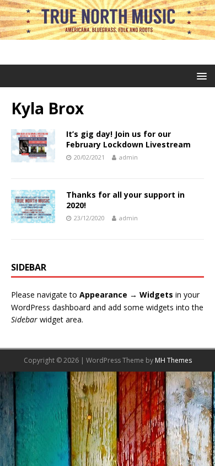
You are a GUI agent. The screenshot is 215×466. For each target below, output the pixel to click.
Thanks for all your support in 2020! (125, 199)
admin (128, 157)
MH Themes (173, 360)
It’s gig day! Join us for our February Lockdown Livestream (128, 139)
